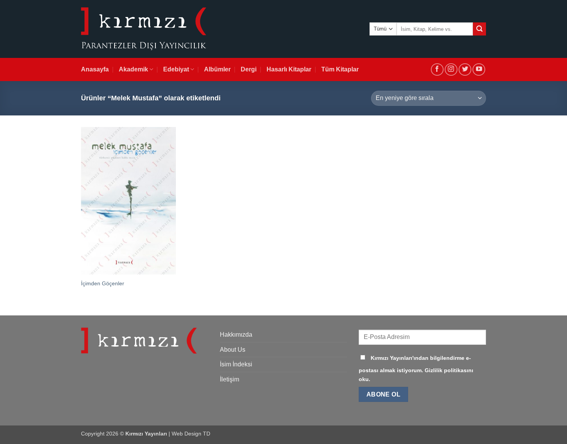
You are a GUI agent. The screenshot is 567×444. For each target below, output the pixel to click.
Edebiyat (176, 69)
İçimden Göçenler (102, 283)
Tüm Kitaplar (340, 69)
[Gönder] (479, 29)
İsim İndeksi (236, 364)
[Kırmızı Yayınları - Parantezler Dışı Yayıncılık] (143, 29)
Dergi (248, 69)
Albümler (217, 69)
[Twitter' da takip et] (465, 69)
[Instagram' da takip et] (451, 69)
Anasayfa (95, 69)
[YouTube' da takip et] (478, 69)
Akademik (133, 69)
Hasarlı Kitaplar (289, 69)
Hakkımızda (236, 334)
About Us (232, 349)
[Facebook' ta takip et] (437, 69)
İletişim (229, 379)
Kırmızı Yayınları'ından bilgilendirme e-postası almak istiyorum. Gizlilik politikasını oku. (416, 368)
